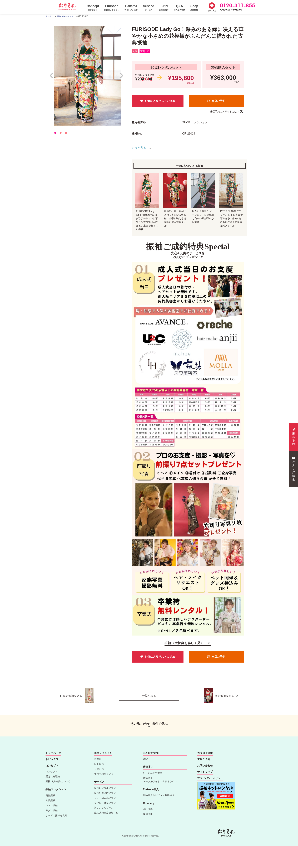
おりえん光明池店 (152, 772)
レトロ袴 (99, 763)
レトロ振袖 (52, 805)
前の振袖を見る (72, 695)
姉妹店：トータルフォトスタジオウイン (160, 779)
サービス (99, 781)
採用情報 (148, 814)
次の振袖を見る (225, 695)
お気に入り (211, 10)
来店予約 (293, 439)
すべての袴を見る (103, 773)
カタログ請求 (293, 470)
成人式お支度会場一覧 (106, 812)
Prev (53, 77)
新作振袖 (50, 795)
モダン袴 (99, 768)
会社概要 (148, 809)
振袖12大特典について (58, 781)
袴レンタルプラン (103, 807)
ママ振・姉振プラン (105, 802)
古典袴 (97, 758)
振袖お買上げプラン (105, 792)
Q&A (145, 758)
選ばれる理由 (53, 776)
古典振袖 (50, 800)
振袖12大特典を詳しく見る (184, 643)
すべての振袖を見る (56, 815)
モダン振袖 (52, 810)
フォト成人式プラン (105, 797)
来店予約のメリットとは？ (224, 111)
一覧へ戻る (149, 695)
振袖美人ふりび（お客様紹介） (160, 795)
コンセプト (52, 771)
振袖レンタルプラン (105, 787)
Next (122, 77)
